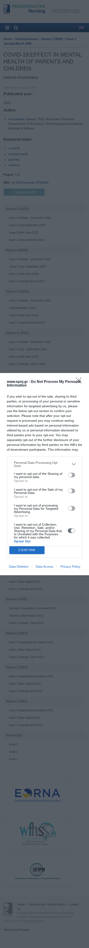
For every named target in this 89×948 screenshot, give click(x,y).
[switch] (71, 475)
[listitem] (44, 464)
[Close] (80, 382)
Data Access (44, 566)
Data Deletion (19, 566)
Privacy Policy (70, 566)
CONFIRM (26, 550)
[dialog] (44, 474)
